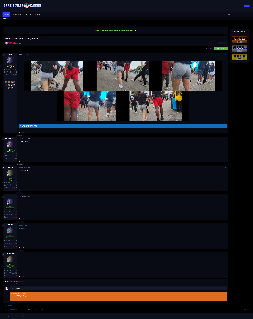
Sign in (28, 126)
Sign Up (246, 5)
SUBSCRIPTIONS (18, 14)
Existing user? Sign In (237, 6)
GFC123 (10, 225)
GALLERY (38, 14)
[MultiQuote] (19, 132)
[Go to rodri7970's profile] (6, 43)
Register (24, 126)
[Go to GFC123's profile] (10, 230)
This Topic (244, 14)
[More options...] (225, 54)
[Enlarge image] (96, 30)
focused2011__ (10, 138)
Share (215, 43)
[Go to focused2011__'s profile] (10, 144)
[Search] (249, 14)
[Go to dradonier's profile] (10, 201)
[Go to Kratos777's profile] (10, 259)
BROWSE (7, 14)
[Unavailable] (57, 76)
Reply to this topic (221, 48)
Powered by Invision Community (43, 316)
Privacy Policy (247, 316)
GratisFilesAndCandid (14, 316)
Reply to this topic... (16, 288)
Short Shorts (19, 43)
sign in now (35, 283)
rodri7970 (10, 54)
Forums (7, 18)
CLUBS (29, 14)
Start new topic (208, 48)
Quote (23, 132)
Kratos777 (10, 254)
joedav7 (10, 167)
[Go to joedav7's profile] (10, 173)
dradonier (10, 196)
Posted (23, 54)
